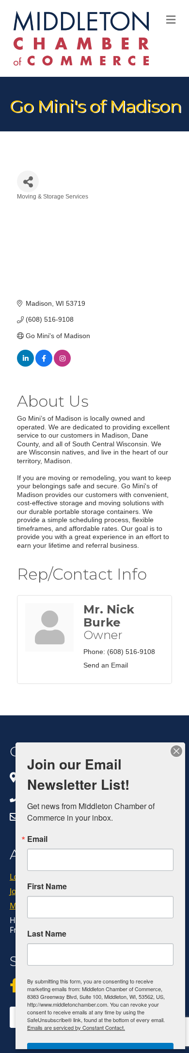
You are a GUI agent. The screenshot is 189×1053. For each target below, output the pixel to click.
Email (37, 839)
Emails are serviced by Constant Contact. (76, 1027)
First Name (47, 886)
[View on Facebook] (43, 364)
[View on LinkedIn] (25, 364)
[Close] (176, 751)
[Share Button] (28, 181)
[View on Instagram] (62, 364)
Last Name (46, 934)
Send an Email (105, 665)
